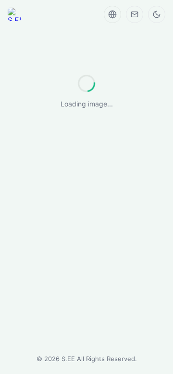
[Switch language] (112, 14)
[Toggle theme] (156, 14)
